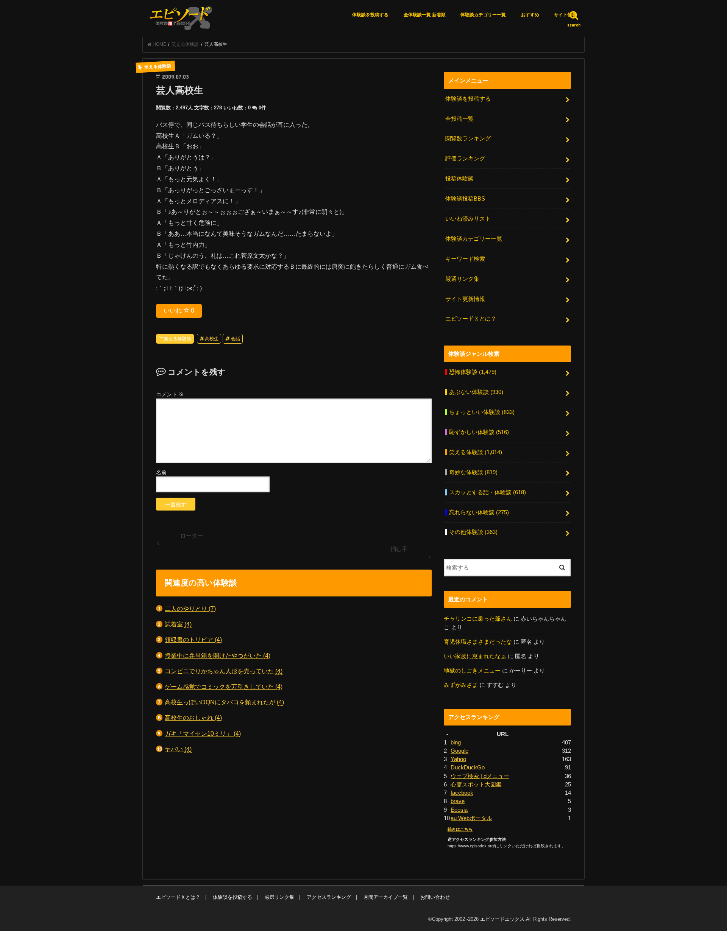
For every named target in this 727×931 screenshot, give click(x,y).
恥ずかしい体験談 (479, 432)
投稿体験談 (459, 179)
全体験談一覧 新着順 (425, 14)
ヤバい (178, 749)
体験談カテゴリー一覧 (483, 14)
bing (456, 743)
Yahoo (458, 759)
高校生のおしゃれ (193, 717)
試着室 (178, 624)
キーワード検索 (465, 259)
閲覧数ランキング (468, 138)
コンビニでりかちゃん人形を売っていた (223, 671)
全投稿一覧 (459, 119)
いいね (179, 310)
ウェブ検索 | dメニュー (480, 776)
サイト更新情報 (465, 299)
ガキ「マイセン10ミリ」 (203, 733)
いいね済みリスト (468, 219)
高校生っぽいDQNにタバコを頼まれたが (224, 702)
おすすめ (530, 14)
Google (459, 751)
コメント (170, 394)
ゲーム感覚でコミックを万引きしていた (223, 686)
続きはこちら (460, 829)
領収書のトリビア (193, 639)
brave (458, 801)
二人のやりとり (190, 608)
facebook (462, 793)
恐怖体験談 (472, 372)
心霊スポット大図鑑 (476, 785)
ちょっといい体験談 (482, 412)
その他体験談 (473, 532)
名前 (161, 472)
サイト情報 (565, 14)
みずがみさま (461, 685)
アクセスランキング (329, 897)
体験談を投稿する (370, 14)
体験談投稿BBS (465, 199)
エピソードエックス (502, 919)
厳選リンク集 (462, 279)
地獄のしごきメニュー (472, 671)
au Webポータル (471, 818)
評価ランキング (465, 159)
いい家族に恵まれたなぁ (475, 656)
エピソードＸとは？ (470, 319)
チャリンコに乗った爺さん (478, 619)
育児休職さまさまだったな (478, 642)
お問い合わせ (435, 897)
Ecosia (459, 810)
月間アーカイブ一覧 (386, 897)
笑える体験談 (177, 338)
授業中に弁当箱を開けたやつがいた (217, 655)
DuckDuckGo (468, 767)
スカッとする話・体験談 (487, 492)
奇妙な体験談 (473, 472)
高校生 (211, 338)
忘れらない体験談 (479, 512)
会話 (235, 338)
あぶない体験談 (476, 392)
